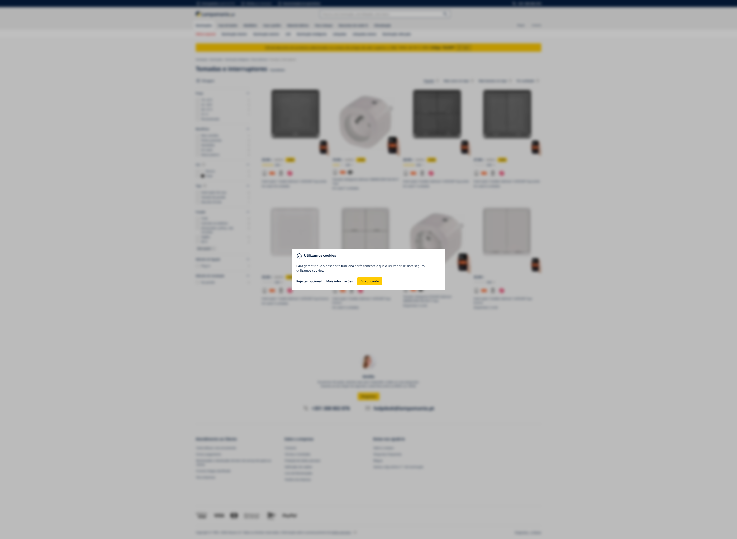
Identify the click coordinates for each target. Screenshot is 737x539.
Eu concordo (370, 281)
